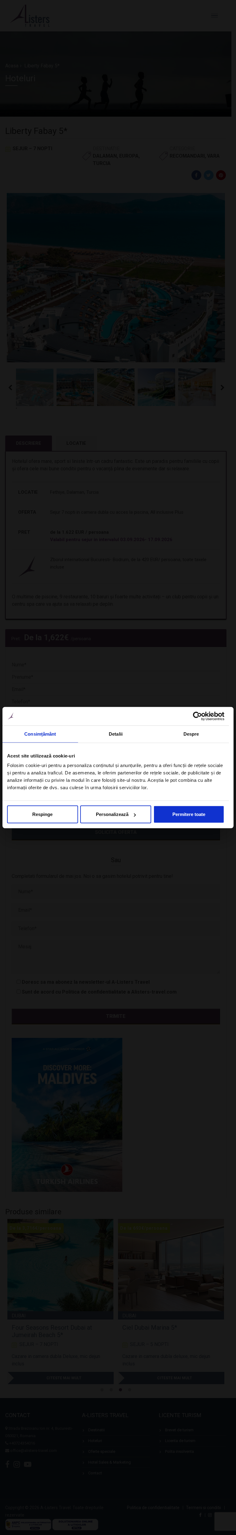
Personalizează (112, 814)
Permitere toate (188, 814)
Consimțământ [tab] (40, 733)
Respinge (42, 814)
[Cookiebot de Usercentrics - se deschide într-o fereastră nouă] (197, 716)
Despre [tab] (191, 733)
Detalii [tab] (116, 733)
